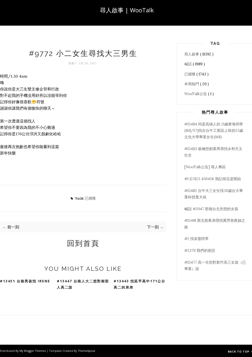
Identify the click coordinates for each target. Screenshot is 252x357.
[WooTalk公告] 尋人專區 (205, 167)
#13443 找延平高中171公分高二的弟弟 (139, 284)
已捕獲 (90, 198)
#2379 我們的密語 (199, 250)
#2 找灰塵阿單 (196, 238)
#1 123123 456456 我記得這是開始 (212, 178)
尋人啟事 (192, 54)
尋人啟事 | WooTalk (127, 10)
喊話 (188, 64)
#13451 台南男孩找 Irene (25, 281)
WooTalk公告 (196, 93)
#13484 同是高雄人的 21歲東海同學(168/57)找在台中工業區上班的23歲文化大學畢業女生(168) (213, 130)
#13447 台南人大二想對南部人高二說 (83, 284)
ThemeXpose (86, 351)
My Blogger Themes (33, 351)
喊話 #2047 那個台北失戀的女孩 (211, 208)
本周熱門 (192, 84)
